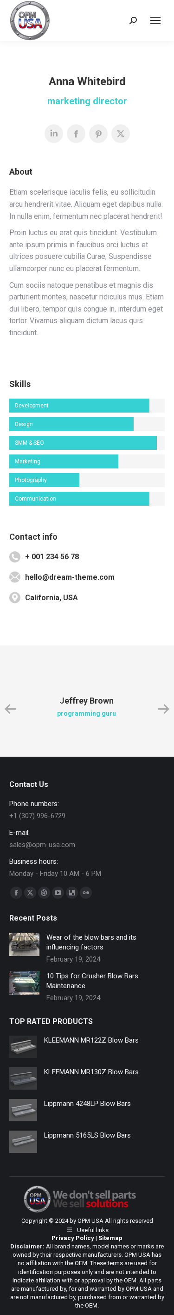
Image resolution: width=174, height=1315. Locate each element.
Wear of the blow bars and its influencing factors (91, 942)
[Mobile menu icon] (155, 20)
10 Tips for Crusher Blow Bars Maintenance (92, 981)
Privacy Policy (73, 1237)
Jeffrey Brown (86, 700)
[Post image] (24, 944)
